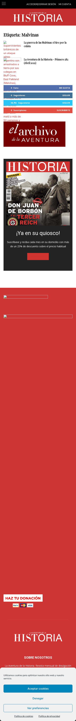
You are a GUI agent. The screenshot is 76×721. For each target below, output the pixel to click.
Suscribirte (63, 110)
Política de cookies (23, 716)
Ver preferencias (38, 708)
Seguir (66, 95)
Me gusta (64, 88)
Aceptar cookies (38, 688)
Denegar (38, 698)
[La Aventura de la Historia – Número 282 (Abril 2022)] (12, 64)
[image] (38, 193)
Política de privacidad (49, 716)
